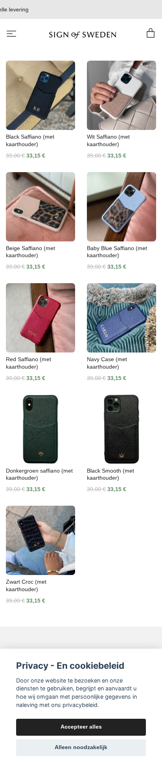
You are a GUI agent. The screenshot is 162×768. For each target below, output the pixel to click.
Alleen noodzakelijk (81, 747)
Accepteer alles (81, 727)
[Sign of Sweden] (83, 34)
